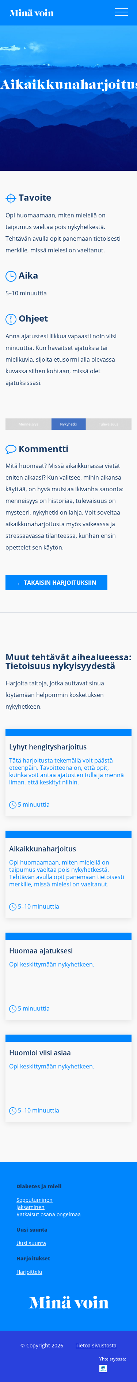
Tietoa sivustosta (96, 1345)
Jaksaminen (30, 1207)
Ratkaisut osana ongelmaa (48, 1214)
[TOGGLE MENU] (118, 13)
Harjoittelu (29, 1271)
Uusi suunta (31, 1243)
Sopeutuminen (34, 1199)
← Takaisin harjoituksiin (56, 583)
